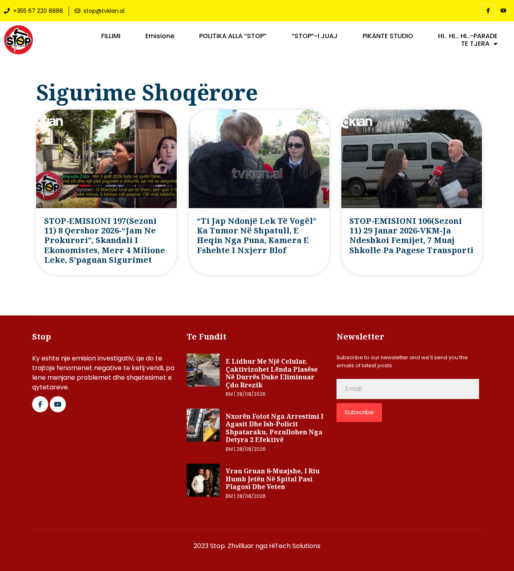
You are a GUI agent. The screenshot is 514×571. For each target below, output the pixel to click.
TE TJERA (475, 44)
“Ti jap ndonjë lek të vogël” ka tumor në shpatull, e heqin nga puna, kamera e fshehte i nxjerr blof (256, 235)
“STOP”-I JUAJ (315, 36)
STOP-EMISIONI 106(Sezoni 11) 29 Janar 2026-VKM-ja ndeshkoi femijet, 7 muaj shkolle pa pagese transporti (411, 235)
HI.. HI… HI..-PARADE (468, 36)
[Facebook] (488, 10)
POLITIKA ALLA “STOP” (233, 36)
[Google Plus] (58, 404)
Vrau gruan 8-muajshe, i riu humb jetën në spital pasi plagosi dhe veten (273, 479)
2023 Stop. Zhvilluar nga (231, 546)
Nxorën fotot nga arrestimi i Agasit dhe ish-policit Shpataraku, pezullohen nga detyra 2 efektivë (274, 428)
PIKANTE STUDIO (388, 36)
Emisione (159, 36)
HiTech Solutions (294, 546)
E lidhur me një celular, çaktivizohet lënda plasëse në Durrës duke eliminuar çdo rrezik (272, 373)
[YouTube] (503, 10)
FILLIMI (110, 36)
